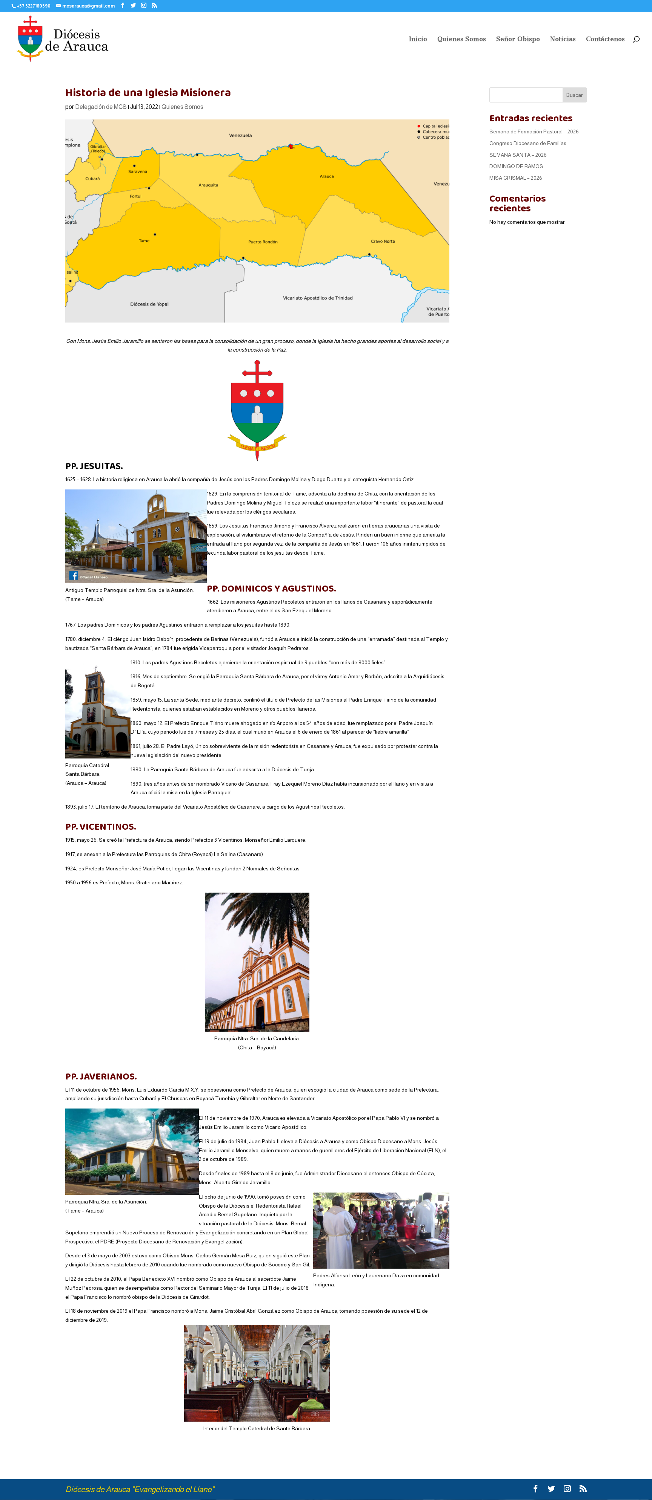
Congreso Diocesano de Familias (527, 143)
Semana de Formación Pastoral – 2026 (534, 131)
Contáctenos (605, 39)
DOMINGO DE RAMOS (516, 166)
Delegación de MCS (101, 107)
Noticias (563, 39)
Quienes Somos (461, 39)
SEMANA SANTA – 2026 (518, 155)
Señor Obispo (518, 39)
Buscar (574, 95)
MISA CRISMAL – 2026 (515, 178)
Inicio (418, 39)
